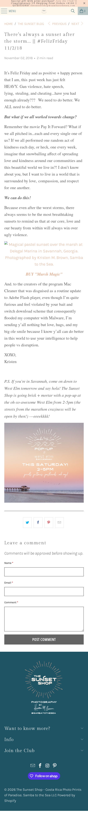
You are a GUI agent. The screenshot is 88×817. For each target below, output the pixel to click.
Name (8, 562)
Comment (11, 602)
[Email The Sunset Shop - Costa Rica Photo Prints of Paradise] (33, 766)
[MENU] (2, 11)
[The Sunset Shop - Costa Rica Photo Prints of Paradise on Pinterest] (55, 766)
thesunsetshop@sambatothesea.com (52, 5)
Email (8, 582)
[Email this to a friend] (59, 522)
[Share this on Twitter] (27, 522)
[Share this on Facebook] (38, 522)
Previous (59, 24)
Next (75, 24)
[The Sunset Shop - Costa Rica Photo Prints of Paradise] (44, 11)
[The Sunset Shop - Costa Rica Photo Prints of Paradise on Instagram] (47, 766)
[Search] (73, 11)
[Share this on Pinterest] (48, 522)
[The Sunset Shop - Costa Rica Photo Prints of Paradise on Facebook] (40, 766)
